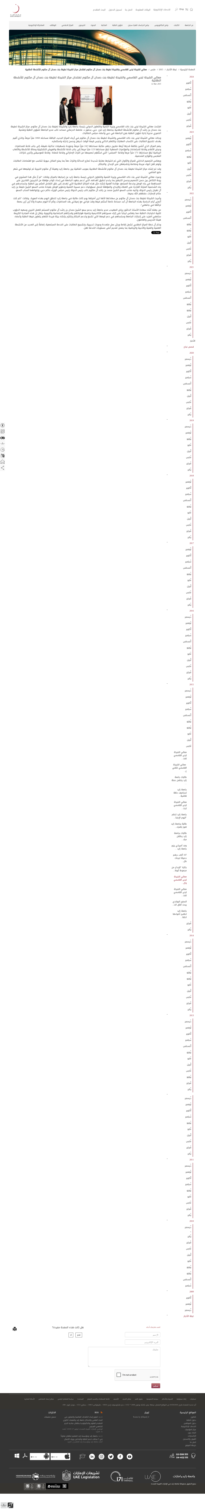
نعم (78, 1335)
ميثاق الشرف (126, 1399)
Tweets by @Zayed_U (141, 1417)
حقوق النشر (139, 1399)
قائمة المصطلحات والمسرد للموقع (98, 1399)
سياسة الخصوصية (152, 1399)
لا (71, 1335)
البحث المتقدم (99, 10)
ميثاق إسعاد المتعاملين (46, 1399)
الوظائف (53, 25)
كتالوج (193, 1417)
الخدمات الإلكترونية (161, 9)
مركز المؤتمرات (190, 1429)
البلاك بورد (192, 1432)
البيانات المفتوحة (143, 10)
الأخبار (192, 340)
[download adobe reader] (24, 1456)
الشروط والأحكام (167, 1399)
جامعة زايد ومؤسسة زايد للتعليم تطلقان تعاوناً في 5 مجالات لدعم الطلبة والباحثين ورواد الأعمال (81, 1437)
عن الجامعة (189, 25)
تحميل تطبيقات (50, 1417)
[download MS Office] (19, 1456)
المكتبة (104, 25)
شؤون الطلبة (117, 25)
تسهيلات (193, 1399)
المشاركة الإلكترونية (36, 25)
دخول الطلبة (191, 1420)
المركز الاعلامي (67, 25)
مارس (152, 69)
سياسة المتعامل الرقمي (66, 1399)
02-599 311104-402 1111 (182, 1456)
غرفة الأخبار (172, 69)
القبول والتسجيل (189, 1439)
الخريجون (82, 25)
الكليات (176, 25)
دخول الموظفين (190, 1423)
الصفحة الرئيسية (187, 69)
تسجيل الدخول (115, 10)
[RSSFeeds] (101, 1412)
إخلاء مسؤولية (181, 1399)
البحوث (93, 25)
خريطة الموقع (190, 1445)
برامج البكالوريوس (161, 25)
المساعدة (80, 1399)
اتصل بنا (128, 10)
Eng (181, 9)
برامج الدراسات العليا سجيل (138, 25)
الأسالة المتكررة (29, 1399)
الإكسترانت (192, 1436)
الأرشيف (116, 1399)
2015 (161, 69)
